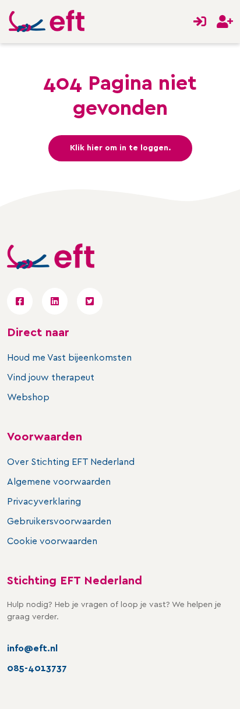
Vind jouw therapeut (50, 377)
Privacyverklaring (44, 501)
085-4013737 (37, 668)
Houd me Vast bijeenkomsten (69, 358)
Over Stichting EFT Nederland (71, 462)
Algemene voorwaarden (59, 482)
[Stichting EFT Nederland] (46, 21)
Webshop (28, 397)
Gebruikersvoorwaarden (59, 521)
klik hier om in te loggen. (120, 148)
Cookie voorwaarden (52, 541)
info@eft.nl (32, 648)
